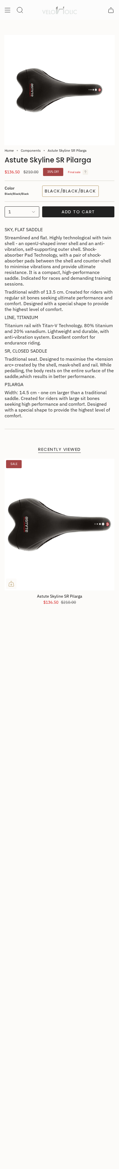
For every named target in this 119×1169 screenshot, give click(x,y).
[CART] (111, 10)
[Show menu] (7, 10)
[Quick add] (11, 584)
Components (31, 150)
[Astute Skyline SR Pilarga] (59, 524)
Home (9, 150)
